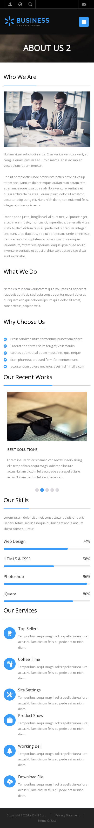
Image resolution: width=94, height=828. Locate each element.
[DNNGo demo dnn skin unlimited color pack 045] (27, 21)
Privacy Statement (67, 815)
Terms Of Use (47, 821)
